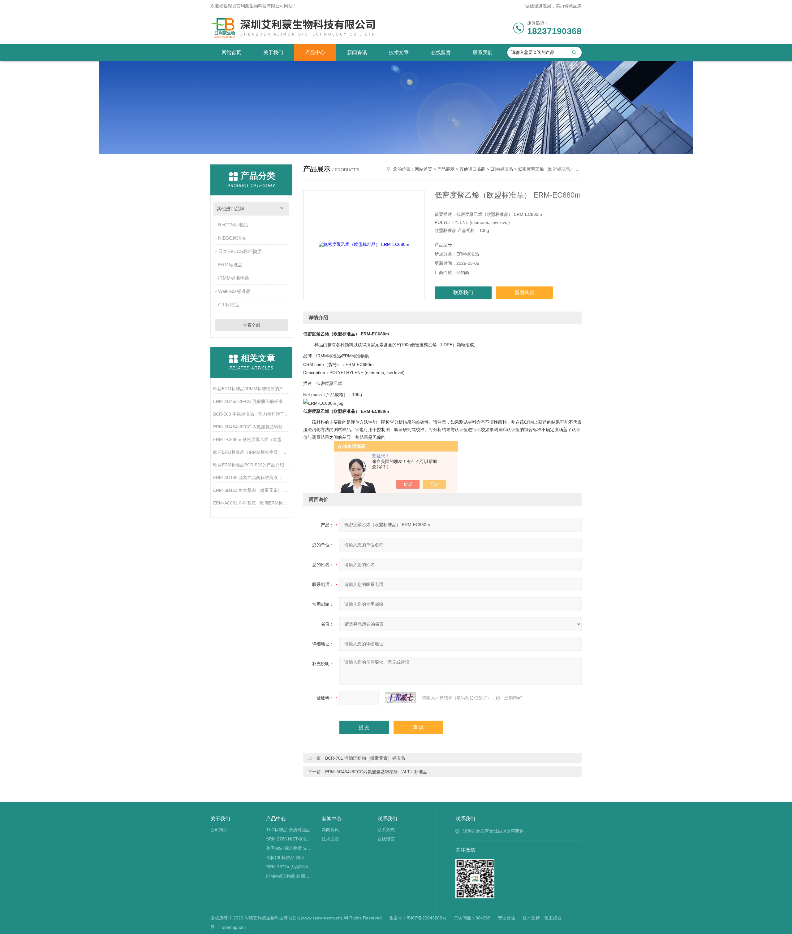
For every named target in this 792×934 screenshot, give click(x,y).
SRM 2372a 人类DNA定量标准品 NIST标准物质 (289, 866)
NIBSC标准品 (232, 238)
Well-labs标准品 (234, 291)
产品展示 (445, 169)
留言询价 (525, 292)
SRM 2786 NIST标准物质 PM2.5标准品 (289, 838)
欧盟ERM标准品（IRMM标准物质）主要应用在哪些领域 (251, 452)
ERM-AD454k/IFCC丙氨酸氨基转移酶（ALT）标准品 (376, 771)
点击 (281, 209)
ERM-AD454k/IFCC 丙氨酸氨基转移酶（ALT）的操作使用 (251, 426)
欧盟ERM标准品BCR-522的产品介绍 (248, 464)
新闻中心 (332, 818)
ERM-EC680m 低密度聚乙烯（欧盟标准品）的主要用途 (251, 439)
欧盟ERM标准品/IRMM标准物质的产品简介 (251, 388)
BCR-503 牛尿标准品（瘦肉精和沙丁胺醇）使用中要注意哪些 (251, 414)
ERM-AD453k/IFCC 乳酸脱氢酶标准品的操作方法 (251, 401)
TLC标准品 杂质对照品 (288, 829)
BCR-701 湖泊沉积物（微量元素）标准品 (365, 758)
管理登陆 (506, 917)
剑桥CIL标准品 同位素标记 (289, 857)
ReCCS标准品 (233, 224)
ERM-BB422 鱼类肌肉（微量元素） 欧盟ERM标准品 (251, 490)
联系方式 (386, 829)
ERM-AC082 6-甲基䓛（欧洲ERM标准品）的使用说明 (251, 502)
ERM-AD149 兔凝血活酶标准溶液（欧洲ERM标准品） (251, 477)
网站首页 (231, 52)
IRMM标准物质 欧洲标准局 (289, 876)
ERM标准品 (230, 264)
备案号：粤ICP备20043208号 (417, 917)
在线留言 (441, 52)
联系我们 (483, 52)
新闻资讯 (357, 52)
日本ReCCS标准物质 (240, 251)
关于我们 (273, 52)
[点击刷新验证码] (400, 697)
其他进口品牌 (230, 208)
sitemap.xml (234, 927)
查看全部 (251, 325)
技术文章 (399, 52)
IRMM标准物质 (233, 278)
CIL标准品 (228, 304)
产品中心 (315, 52)
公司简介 (219, 829)
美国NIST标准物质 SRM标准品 (289, 848)
